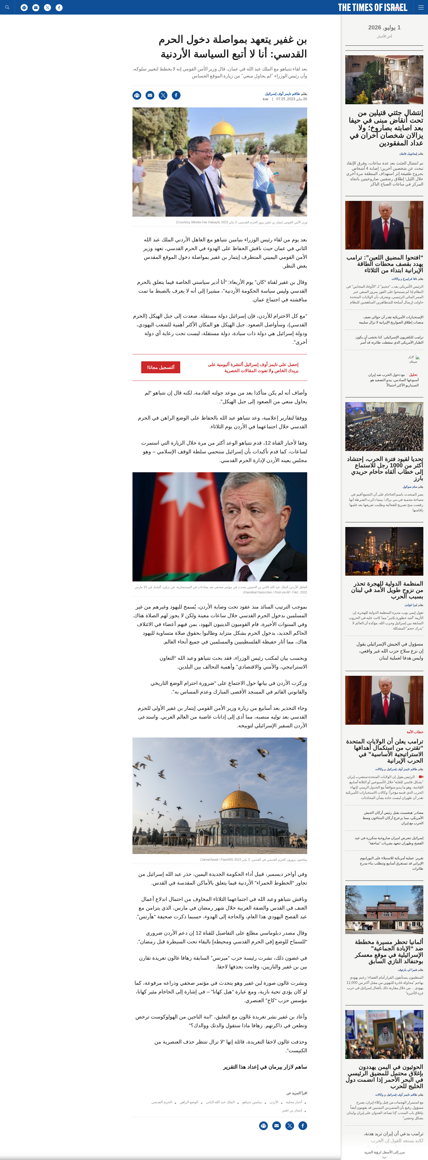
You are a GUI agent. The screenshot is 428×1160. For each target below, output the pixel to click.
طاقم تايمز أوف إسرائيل (282, 94)
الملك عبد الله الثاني (220, 1102)
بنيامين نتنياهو (252, 1102)
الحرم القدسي (161, 1102)
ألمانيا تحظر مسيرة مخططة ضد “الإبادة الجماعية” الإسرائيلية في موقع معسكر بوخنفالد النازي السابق (389, 951)
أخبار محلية (294, 1102)
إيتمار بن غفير (292, 1110)
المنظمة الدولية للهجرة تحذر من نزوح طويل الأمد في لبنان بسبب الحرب (387, 590)
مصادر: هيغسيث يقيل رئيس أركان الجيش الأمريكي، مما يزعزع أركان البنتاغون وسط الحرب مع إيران (392, 818)
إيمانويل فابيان (408, 153)
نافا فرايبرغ (410, 278)
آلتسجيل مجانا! (160, 367)
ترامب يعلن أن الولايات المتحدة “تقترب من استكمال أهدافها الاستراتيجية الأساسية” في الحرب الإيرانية (384, 751)
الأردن (274, 1102)
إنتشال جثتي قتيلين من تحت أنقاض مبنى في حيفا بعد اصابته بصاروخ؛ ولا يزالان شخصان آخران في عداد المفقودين (386, 128)
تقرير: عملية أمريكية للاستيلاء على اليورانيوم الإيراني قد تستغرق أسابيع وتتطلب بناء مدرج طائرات (391, 863)
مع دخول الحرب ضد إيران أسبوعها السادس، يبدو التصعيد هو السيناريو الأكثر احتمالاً (393, 380)
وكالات (396, 278)
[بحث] (7, 7)
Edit (265, 99)
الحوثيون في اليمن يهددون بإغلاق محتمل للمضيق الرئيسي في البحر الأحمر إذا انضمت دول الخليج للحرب (384, 1076)
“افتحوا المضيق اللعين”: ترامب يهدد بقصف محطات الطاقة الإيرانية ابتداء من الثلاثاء (384, 263)
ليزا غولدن (411, 604)
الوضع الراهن (189, 1102)
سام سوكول (410, 486)
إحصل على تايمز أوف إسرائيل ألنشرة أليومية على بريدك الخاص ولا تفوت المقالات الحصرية (253, 367)
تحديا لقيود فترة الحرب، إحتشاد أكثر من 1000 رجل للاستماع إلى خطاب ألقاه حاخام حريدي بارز (385, 468)
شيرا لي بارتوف (407, 969)
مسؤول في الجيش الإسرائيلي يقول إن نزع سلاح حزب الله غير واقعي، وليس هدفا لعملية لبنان (389, 650)
